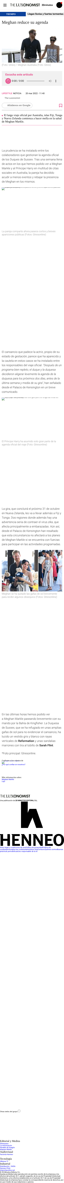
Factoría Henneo (6, 1155)
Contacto (41, 850)
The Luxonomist (12, 98)
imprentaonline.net (7, 1170)
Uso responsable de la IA (28, 851)
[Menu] (5, 5)
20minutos (4, 1144)
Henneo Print (5, 1168)
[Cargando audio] (8, 81)
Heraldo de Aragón (7, 1148)
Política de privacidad (34, 848)
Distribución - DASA (7, 1166)
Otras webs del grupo (9, 1111)
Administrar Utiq (31, 850)
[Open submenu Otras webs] (26, 1139)
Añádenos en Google (18, 105)
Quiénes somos (51, 850)
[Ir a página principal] (25, 5)
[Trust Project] (10, 761)
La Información (6, 1146)
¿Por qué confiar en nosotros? (13, 765)
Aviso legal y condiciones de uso (13, 848)
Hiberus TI (4, 1161)
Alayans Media (6, 1150)
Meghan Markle (8, 780)
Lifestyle (7, 93)
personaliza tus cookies (15, 850)
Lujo (3, 781)
